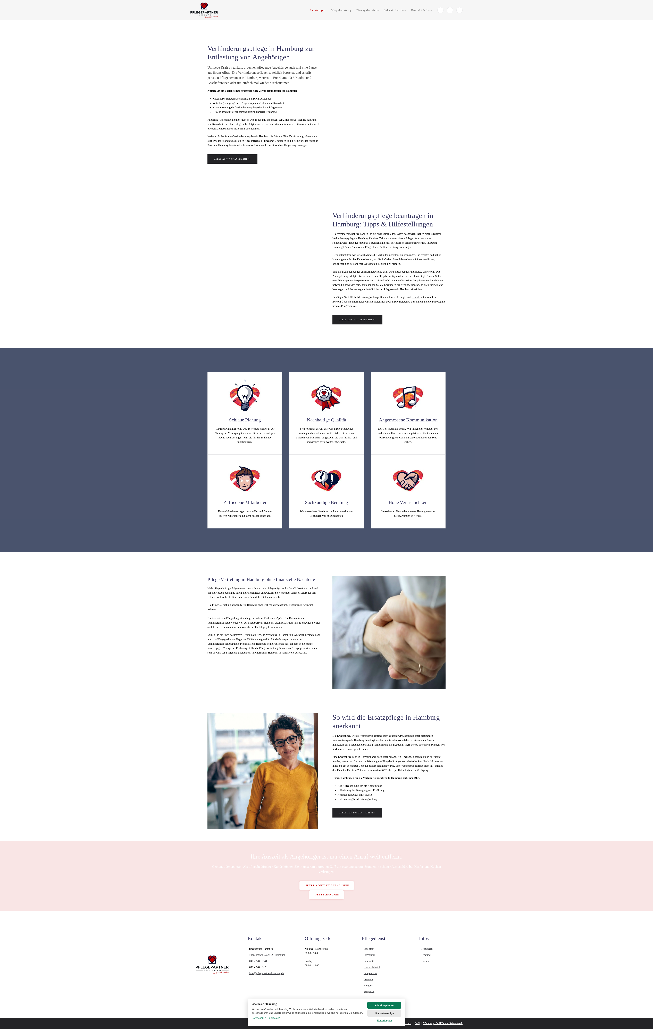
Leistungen (317, 10)
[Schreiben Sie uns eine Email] (450, 10)
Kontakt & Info (421, 10)
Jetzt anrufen (327, 894)
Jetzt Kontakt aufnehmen (327, 885)
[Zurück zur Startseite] (204, 10)
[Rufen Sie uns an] (440, 10)
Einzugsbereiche (367, 10)
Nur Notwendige (384, 1013)
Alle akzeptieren (384, 1005)
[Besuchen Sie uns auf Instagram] (459, 10)
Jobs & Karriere (395, 10)
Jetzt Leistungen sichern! (357, 813)
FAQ (417, 1023)
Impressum (274, 1017)
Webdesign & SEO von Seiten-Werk (443, 1023)
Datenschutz (259, 1017)
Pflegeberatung (341, 10)
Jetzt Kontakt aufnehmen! (232, 159)
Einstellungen (384, 1020)
